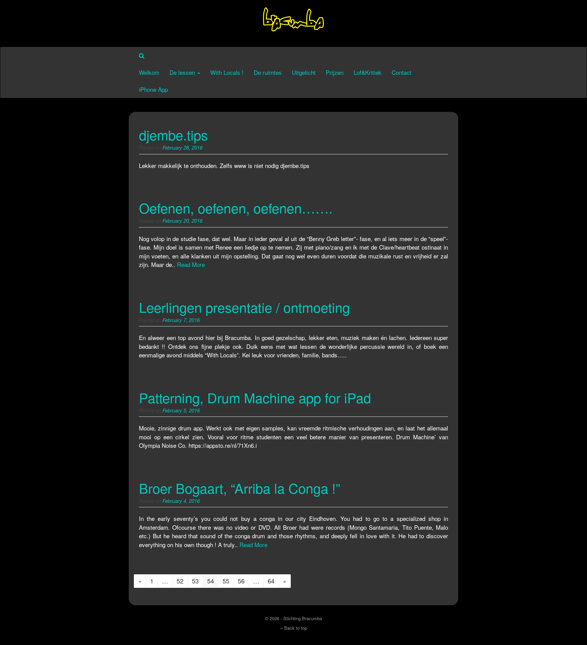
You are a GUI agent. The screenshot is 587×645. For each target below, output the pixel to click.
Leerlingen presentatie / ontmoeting (244, 307)
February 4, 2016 (181, 500)
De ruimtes (268, 72)
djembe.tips (173, 134)
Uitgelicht (304, 72)
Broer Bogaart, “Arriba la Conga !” (239, 487)
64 (271, 580)
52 (180, 580)
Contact (401, 72)
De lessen (183, 72)
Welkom (149, 72)
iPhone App (153, 89)
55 (226, 580)
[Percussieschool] (293, 22)
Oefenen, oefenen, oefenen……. (236, 207)
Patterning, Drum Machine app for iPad (255, 397)
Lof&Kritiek (367, 72)
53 (195, 580)
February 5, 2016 (181, 410)
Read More (191, 264)
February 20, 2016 (182, 220)
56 (241, 580)
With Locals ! (227, 72)
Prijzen (334, 72)
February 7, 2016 (181, 319)
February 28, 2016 (182, 147)
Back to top (295, 628)
